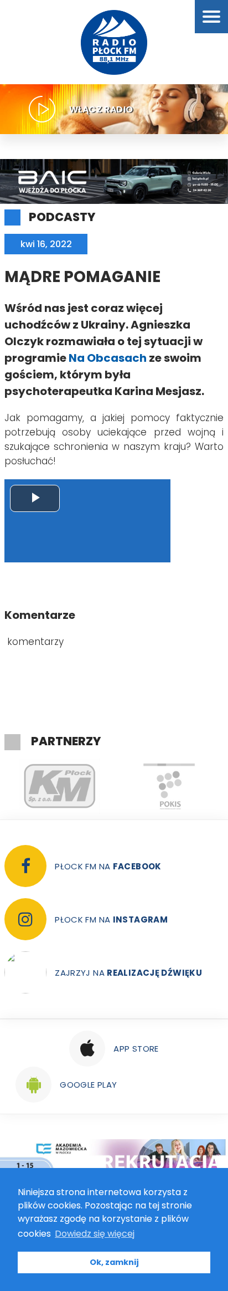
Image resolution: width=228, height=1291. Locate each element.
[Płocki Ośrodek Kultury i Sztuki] (169, 786)
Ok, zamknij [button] (114, 1262)
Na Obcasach (108, 358)
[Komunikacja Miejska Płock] (59, 786)
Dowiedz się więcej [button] (94, 1233)
